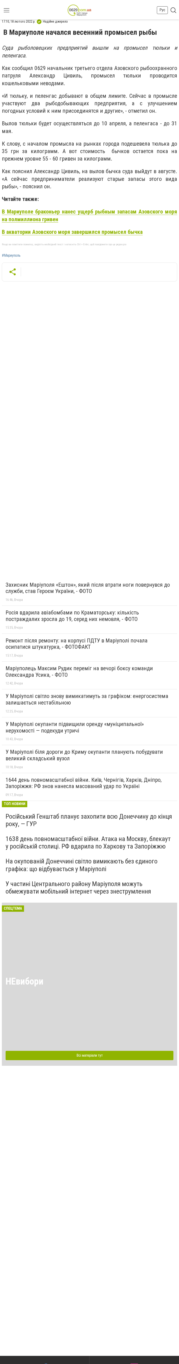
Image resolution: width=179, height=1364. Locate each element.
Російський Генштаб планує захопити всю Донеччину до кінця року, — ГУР (89, 820)
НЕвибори (24, 981)
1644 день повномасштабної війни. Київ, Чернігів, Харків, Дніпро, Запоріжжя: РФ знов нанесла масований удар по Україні (84, 783)
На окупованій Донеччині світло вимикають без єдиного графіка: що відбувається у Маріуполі (82, 865)
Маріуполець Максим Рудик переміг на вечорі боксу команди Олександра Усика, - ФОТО (79, 671)
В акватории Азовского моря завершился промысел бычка (72, 232)
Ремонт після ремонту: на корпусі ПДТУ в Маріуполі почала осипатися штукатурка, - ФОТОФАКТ (77, 643)
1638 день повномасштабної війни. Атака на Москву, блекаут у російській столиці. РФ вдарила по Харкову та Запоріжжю (88, 842)
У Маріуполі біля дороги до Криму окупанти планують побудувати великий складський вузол (84, 755)
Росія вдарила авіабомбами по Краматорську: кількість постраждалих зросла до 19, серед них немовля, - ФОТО (72, 615)
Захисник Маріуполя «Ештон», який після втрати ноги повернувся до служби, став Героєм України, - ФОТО (88, 588)
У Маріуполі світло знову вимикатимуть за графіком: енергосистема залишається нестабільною (87, 699)
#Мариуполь (11, 255)
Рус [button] (162, 10)
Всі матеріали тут (89, 1055)
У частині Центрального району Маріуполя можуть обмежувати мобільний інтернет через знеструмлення (78, 887)
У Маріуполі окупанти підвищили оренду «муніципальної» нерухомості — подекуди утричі (75, 727)
